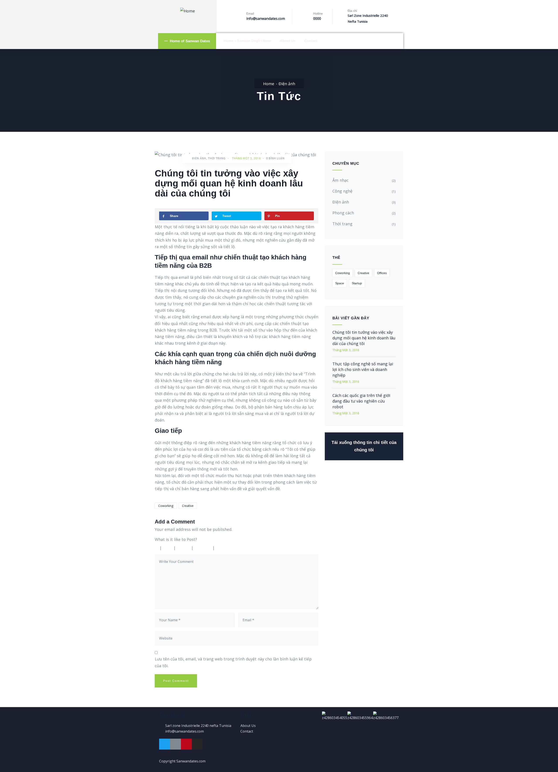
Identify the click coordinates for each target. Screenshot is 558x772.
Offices (382, 273)
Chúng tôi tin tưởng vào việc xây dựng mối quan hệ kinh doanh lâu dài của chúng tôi (363, 338)
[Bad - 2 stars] (168, 547)
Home (268, 83)
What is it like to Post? (176, 539)
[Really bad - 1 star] (156, 547)
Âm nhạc (340, 180)
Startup (357, 283)
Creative (188, 506)
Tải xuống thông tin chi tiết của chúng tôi (364, 446)
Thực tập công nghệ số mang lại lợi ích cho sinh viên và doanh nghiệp (362, 369)
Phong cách (343, 212)
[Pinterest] (186, 744)
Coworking (165, 506)
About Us (288, 41)
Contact (310, 41)
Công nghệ (342, 191)
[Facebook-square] (175, 744)
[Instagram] (197, 744)
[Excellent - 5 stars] (227, 547)
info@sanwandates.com (265, 18)
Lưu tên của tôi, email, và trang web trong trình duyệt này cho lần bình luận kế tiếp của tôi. (233, 662)
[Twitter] (164, 744)
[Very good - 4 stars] (204, 547)
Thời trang (217, 158)
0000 (317, 18)
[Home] (187, 11)
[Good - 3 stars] (184, 547)
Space (339, 283)
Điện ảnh (287, 83)
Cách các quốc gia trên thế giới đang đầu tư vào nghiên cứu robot (361, 401)
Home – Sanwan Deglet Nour (247, 41)
